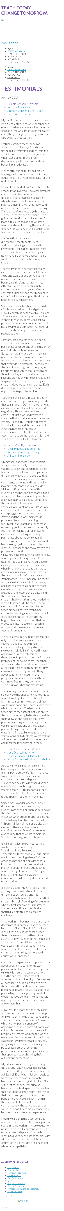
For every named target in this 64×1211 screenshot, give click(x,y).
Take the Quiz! (14, 1175)
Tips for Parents (15, 1178)
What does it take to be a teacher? (23, 1188)
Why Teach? (13, 1167)
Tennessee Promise (16, 1172)
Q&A (9, 1180)
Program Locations (16, 1183)
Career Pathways (15, 1186)
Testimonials (13, 1170)
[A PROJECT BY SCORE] (2, 28)
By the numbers (14, 1191)
